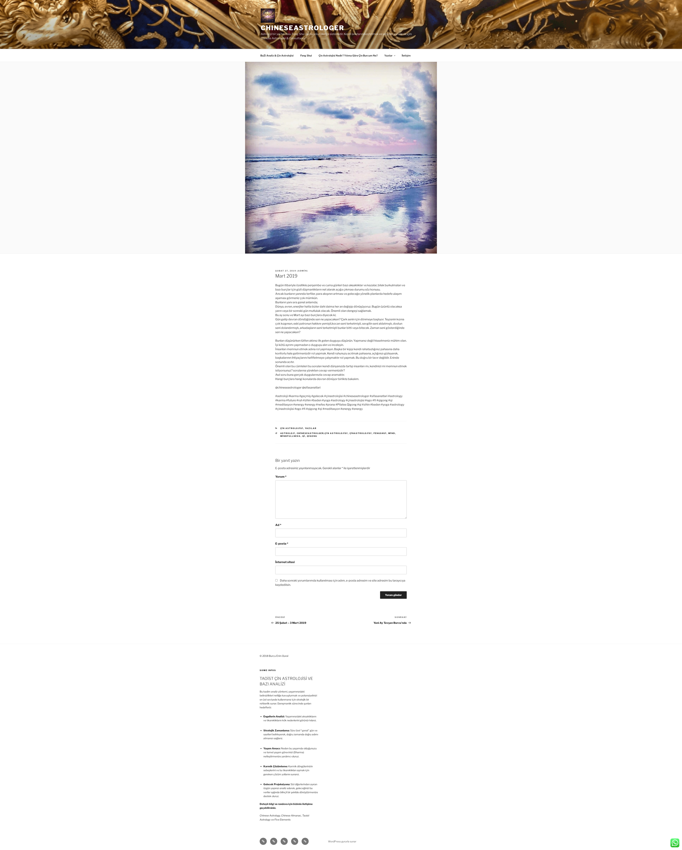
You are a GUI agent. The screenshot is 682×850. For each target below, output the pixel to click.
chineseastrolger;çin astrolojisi (322, 433)
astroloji (287, 433)
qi (303, 436)
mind (391, 433)
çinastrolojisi (361, 433)
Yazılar (388, 55)
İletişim (406, 55)
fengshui (380, 433)
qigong (312, 436)
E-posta (281, 543)
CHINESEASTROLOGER (302, 28)
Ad (278, 525)
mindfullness (290, 436)
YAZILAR (311, 428)
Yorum (280, 476)
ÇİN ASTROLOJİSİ (291, 428)
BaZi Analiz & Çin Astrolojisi (277, 55)
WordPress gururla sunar (342, 841)
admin (302, 271)
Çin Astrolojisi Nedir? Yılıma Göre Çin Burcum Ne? (348, 55)
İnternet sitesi (285, 562)
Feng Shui (306, 55)
